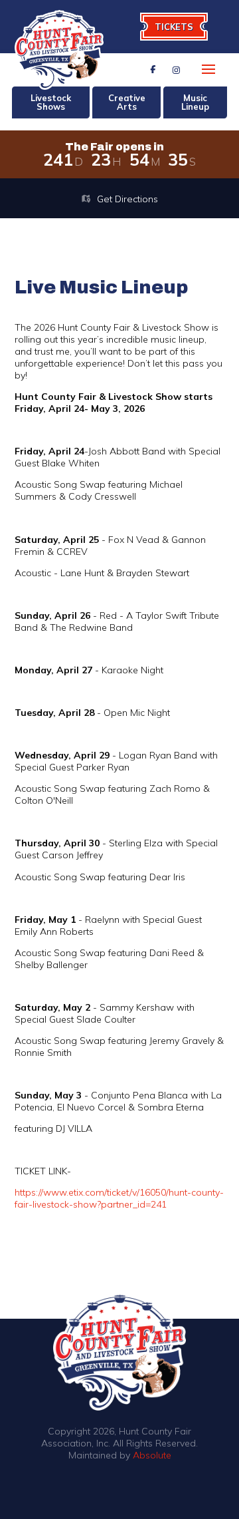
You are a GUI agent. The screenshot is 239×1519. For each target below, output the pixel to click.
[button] (208, 69)
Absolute (152, 1455)
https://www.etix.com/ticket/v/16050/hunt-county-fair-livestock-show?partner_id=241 (119, 1198)
